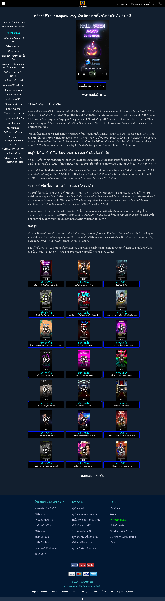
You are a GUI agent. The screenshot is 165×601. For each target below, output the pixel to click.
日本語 (120, 591)
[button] (46, 270)
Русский (129, 591)
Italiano (65, 591)
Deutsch (74, 591)
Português (86, 591)
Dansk (96, 591)
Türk (111, 591)
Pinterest (82, 565)
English (35, 591)
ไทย (104, 591)
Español (55, 591)
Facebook (75, 565)
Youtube (90, 565)
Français (44, 591)
